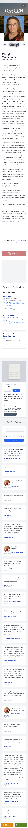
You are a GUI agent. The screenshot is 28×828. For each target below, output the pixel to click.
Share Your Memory (10, 414)
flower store (19, 243)
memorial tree (21, 240)
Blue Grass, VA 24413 (11, 342)
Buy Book (16, 390)
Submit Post (14, 440)
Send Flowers (19, 345)
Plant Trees (19, 308)
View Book (7, 390)
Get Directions (8, 308)
